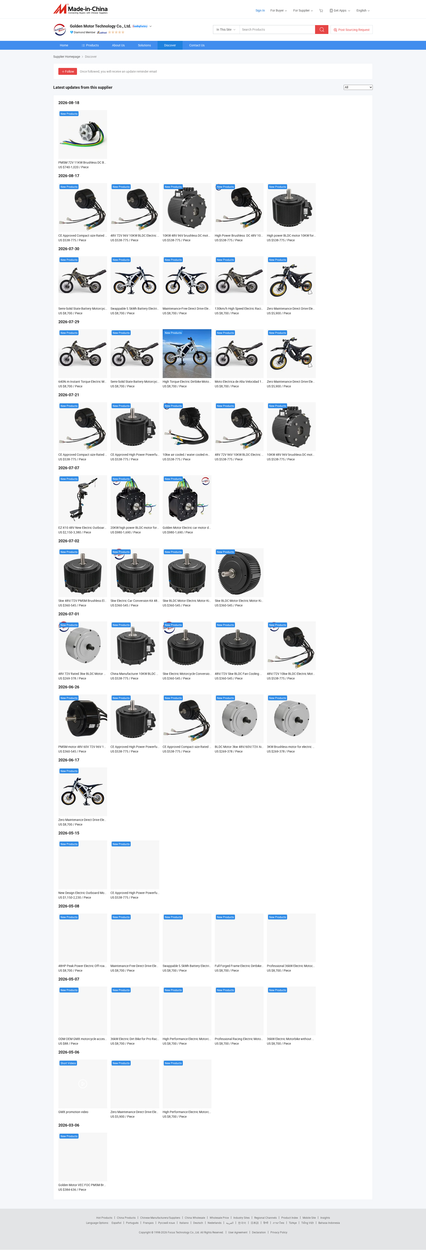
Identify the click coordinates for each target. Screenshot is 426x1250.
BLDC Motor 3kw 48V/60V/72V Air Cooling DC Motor (251, 747)
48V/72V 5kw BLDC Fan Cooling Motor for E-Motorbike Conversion (260, 674)
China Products (126, 1217)
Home (64, 45)
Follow (69, 71)
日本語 (255, 1222)
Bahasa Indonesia (329, 1222)
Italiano (184, 1222)
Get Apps (340, 10)
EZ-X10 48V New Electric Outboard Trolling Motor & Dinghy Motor (103, 527)
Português (132, 1222)
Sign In (260, 10)
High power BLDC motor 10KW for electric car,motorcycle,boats (310, 235)
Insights (325, 1217)
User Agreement (237, 1232)
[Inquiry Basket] (321, 10)
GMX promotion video (73, 1112)
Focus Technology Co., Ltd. (184, 1232)
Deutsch (198, 1222)
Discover (170, 45)
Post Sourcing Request (354, 30)
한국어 (242, 1222)
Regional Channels (265, 1217)
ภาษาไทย (278, 1222)
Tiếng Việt (307, 1222)
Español (116, 1222)
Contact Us (197, 45)
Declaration (259, 1232)
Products (92, 45)
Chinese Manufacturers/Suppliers (160, 1217)
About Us (118, 45)
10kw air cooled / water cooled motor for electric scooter (201, 454)
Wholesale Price (219, 1217)
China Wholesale (195, 1217)
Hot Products (104, 1217)
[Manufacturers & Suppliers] (81, 9)
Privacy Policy (278, 1232)
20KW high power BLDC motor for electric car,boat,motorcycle (152, 527)
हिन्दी (265, 1222)
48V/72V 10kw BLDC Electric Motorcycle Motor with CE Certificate (312, 674)
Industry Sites (241, 1217)
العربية (229, 1222)
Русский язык (166, 1222)
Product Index (289, 1217)
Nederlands (214, 1222)
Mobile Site (309, 1217)
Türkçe (293, 1222)
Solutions (144, 45)
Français (148, 1222)
